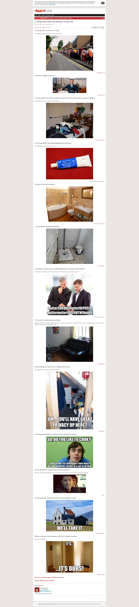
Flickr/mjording (101, 574)
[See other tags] (103, 18)
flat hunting (50, 18)
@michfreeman (45, 589)
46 (48, 27)
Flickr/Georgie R (101, 72)
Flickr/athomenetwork (100, 223)
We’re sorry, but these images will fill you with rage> (49, 577)
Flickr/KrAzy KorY (100, 140)
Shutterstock (102, 317)
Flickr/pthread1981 (100, 533)
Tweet (102, 27)
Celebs (39, 15)
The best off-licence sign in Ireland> (44, 580)
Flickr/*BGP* (101, 431)
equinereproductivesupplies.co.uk (97, 181)
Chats (52, 15)
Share (96, 27)
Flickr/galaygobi (101, 363)
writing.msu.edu (101, 95)
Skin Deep (48, 15)
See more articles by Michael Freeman (44, 593)
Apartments (43, 18)
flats (56, 18)
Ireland (43, 15)
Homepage (36, 15)
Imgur (103, 495)
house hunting (63, 18)
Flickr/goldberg (101, 266)
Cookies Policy (52, 4)
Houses (70, 18)
